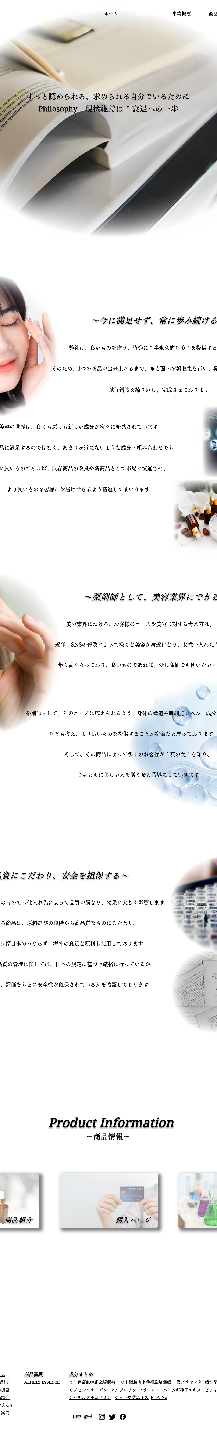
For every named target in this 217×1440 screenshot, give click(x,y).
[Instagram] (102, 1417)
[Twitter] (112, 1417)
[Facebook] (123, 1417)
